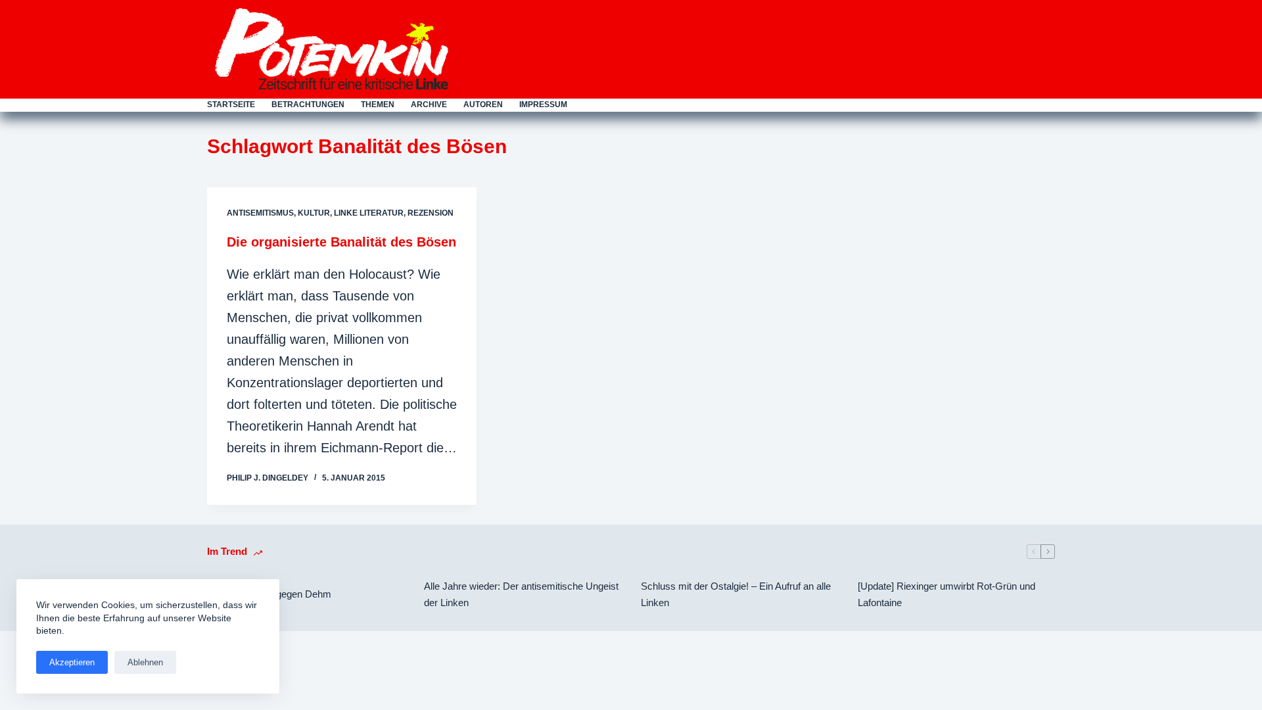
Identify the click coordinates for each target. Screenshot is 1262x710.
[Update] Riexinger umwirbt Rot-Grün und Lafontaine (946, 594)
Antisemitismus (260, 213)
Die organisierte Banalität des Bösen (341, 242)
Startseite (231, 104)
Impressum (543, 104)
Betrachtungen (307, 104)
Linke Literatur (369, 213)
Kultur (314, 213)
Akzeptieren (72, 662)
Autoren (483, 104)
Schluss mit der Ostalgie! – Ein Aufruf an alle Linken (736, 594)
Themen (377, 104)
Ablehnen (145, 662)
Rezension (431, 213)
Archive (429, 104)
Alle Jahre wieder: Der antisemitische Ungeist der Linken (521, 594)
